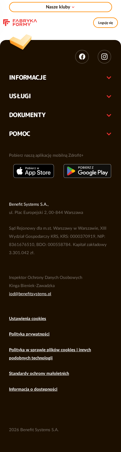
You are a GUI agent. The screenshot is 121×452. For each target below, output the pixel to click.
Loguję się (105, 22)
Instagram (104, 56)
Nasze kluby (58, 7)
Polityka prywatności (29, 334)
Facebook (82, 56)
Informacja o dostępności (33, 389)
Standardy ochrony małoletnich (39, 374)
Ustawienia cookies (27, 319)
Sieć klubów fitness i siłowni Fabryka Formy (20, 22)
